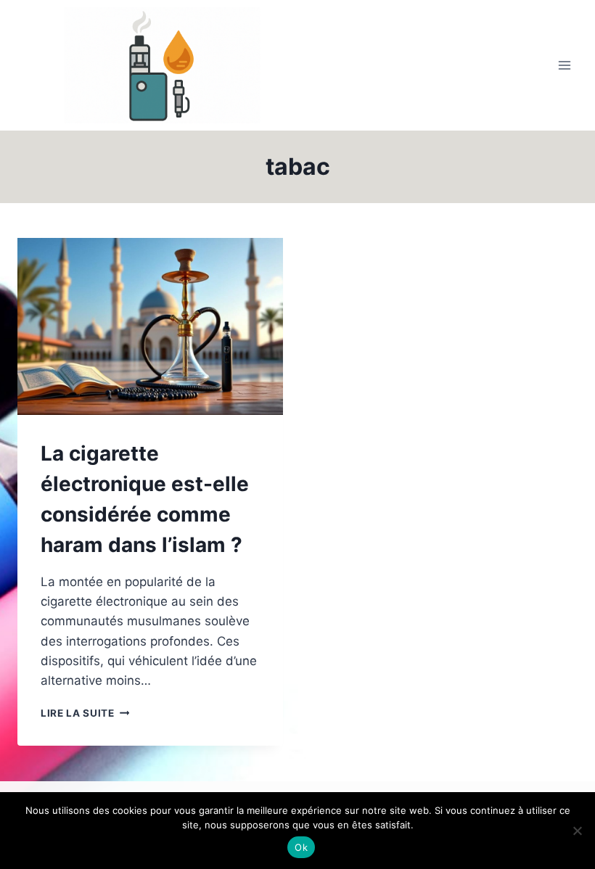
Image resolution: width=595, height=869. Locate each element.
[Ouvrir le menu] (564, 65)
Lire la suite (85, 713)
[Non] (577, 830)
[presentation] (150, 326)
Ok (301, 847)
